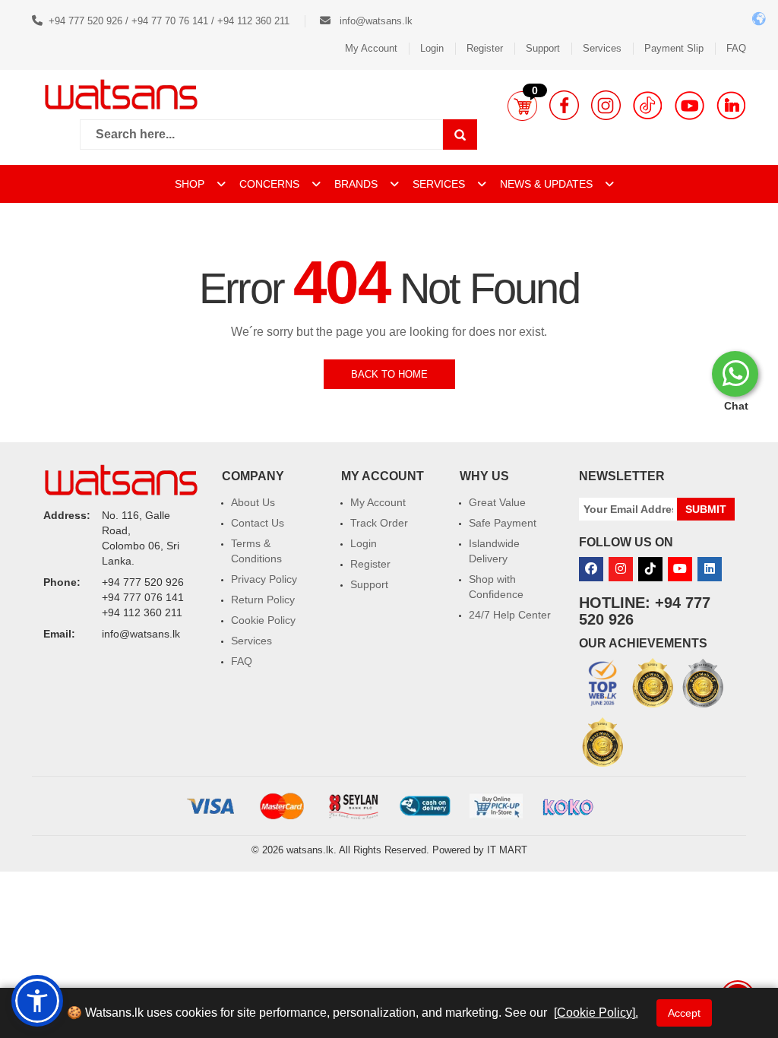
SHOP (191, 184)
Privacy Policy (264, 579)
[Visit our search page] (460, 134)
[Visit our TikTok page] (648, 105)
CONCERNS (269, 184)
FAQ (736, 48)
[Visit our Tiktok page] (650, 569)
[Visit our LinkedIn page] (731, 105)
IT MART (507, 850)
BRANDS (357, 184)
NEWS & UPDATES (548, 184)
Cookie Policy (263, 620)
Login (432, 48)
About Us (253, 502)
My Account (371, 48)
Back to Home (389, 374)
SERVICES (440, 184)
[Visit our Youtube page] (689, 105)
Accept (684, 1013)
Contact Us (257, 523)
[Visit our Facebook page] (564, 105)
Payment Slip (674, 48)
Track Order (379, 523)
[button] (522, 105)
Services (602, 48)
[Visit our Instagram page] (606, 105)
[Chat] (735, 374)
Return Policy (263, 599)
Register (484, 48)
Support (543, 48)
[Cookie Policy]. (596, 1012)
